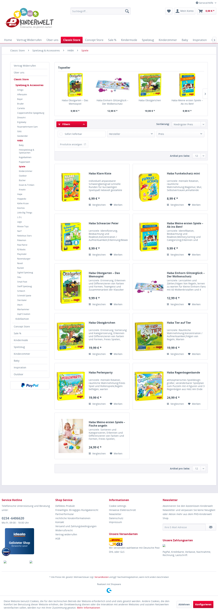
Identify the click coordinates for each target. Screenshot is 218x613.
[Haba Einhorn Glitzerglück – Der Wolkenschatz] (113, 85)
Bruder (20, 103)
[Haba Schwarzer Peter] (70, 237)
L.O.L (19, 217)
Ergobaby (21, 122)
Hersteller (114, 134)
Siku (19, 277)
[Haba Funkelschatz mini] (149, 187)
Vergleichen (99, 204)
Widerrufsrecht (64, 530)
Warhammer (23, 309)
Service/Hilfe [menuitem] (206, 2)
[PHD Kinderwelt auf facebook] (15, 562)
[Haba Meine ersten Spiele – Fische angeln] (70, 436)
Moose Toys (23, 226)
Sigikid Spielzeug (25, 272)
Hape (19, 194)
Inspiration (20, 367)
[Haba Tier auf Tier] (149, 336)
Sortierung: (162, 124)
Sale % (17, 333)
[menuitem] (101, 11)
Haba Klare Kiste (100, 173)
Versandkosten (102, 577)
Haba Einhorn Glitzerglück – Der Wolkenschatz (112, 102)
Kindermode (21, 340)
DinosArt (21, 117)
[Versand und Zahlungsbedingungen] (135, 542)
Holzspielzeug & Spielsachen (26, 151)
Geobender (22, 136)
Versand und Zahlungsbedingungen (76, 526)
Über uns (19, 72)
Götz (19, 131)
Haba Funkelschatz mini (183, 173)
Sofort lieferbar (73, 134)
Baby (21, 145)
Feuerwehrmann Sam (27, 126)
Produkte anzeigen (71, 144)
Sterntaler (22, 300)
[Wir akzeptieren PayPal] (30, 385)
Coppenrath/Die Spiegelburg (30, 112)
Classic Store (21, 79)
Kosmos (21, 208)
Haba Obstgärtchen (150, 100)
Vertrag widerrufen (66, 534)
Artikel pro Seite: (180, 155)
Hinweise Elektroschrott (122, 510)
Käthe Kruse (23, 203)
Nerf (19, 231)
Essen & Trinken (26, 185)
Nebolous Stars (24, 235)
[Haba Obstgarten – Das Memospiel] (75, 85)
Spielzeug (19, 347)
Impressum (115, 522)
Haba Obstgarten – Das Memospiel (75, 102)
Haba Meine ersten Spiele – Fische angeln (107, 423)
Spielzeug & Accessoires (29, 85)
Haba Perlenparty (101, 372)
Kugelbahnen (25, 157)
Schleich (21, 291)
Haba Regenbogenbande (183, 372)
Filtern (66, 124)
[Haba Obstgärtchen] (150, 85)
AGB (57, 538)
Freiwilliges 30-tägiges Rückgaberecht (76, 510)
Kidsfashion (22, 318)
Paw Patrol (22, 244)
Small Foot (22, 281)
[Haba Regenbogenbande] (149, 386)
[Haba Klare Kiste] (70, 187)
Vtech (19, 304)
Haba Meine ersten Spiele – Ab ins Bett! (187, 102)
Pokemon (21, 240)
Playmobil (21, 254)
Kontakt (59, 522)
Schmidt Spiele (24, 295)
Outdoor (23, 175)
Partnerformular (64, 514)
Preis (161, 134)
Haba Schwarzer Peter (104, 223)
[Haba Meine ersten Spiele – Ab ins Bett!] (187, 85)
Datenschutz (116, 518)
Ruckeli (20, 267)
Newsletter (115, 514)
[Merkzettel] (169, 11)
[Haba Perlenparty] (70, 386)
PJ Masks (21, 249)
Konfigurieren (203, 604)
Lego (19, 221)
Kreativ (22, 189)
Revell (20, 263)
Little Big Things (24, 212)
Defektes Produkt (65, 506)
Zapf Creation (23, 314)
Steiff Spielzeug (24, 286)
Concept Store (22, 326)
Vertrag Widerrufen (25, 65)
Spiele (22, 166)
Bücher (22, 180)
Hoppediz (21, 198)
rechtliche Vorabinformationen (72, 518)
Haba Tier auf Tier (179, 323)
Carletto (21, 108)
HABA (20, 140)
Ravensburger (23, 258)
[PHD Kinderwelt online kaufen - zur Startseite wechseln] (29, 21)
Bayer (20, 99)
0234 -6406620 (13, 518)
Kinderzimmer (25, 171)
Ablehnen (184, 604)
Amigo (20, 89)
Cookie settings (117, 506)
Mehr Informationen (88, 607)
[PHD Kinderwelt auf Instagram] (41, 562)
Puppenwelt (24, 161)
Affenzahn (22, 94)
